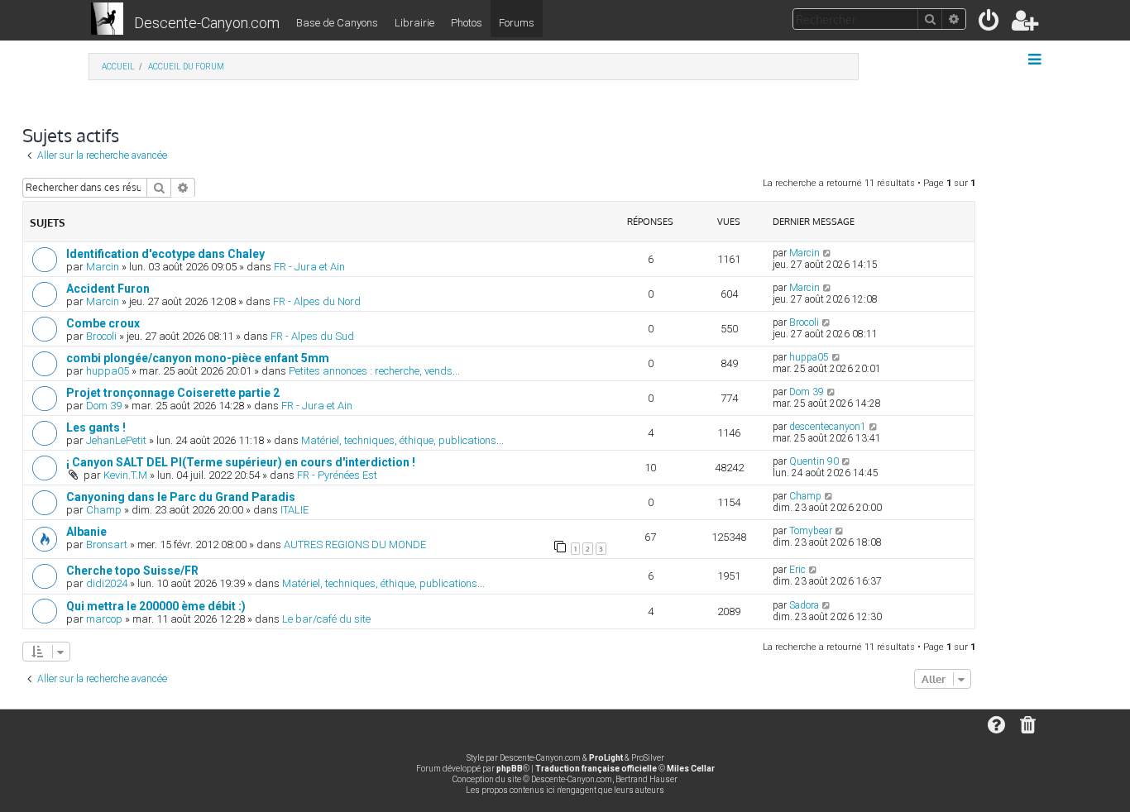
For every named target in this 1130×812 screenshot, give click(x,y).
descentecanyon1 (827, 426)
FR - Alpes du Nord (317, 301)
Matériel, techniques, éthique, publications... (402, 440)
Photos (466, 23)
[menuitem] (989, 23)
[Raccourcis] (1036, 59)
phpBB (509, 768)
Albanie (86, 531)
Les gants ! (96, 427)
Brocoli (101, 336)
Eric (797, 570)
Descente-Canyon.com (207, 22)
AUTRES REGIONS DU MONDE (355, 544)
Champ (104, 510)
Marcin (102, 266)
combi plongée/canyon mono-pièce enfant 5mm (197, 358)
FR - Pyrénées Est (337, 475)
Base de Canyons (337, 23)
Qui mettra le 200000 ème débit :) (156, 606)
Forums (516, 23)
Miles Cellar (691, 768)
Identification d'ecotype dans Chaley (165, 253)
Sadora (804, 605)
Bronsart (106, 544)
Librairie (414, 23)
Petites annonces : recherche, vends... (374, 371)
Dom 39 (104, 405)
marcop (104, 619)
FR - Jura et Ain (309, 266)
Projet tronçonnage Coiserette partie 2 (173, 392)
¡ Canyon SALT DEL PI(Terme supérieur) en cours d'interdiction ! (240, 462)
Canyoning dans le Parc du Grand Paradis (180, 497)
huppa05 (107, 371)
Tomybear (810, 531)
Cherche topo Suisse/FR (132, 570)
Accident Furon (108, 288)
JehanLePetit (116, 440)
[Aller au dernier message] (827, 253)
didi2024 (106, 583)
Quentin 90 (814, 461)
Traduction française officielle (596, 768)
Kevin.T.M (125, 475)
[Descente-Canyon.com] (107, 20)
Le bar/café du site (326, 619)
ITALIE (294, 510)
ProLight (606, 757)
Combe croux (103, 323)
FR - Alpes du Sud (312, 336)
